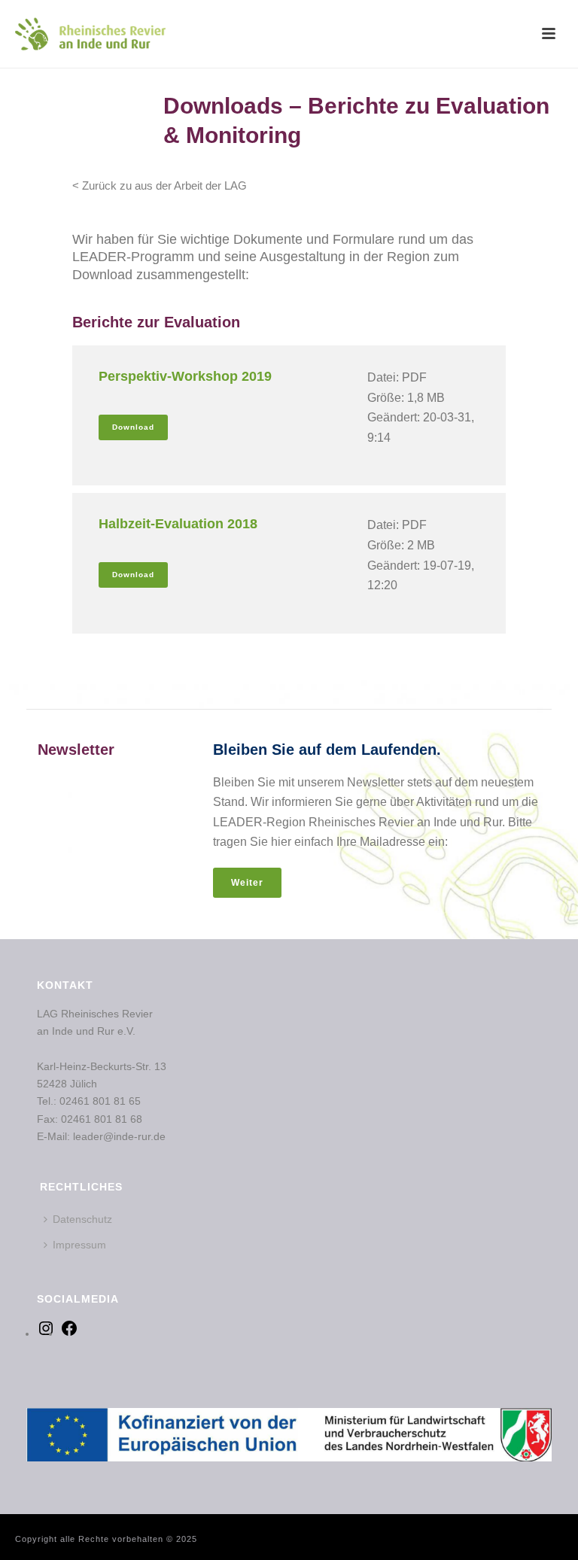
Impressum (79, 1245)
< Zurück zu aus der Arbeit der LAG (159, 185)
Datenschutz (82, 1219)
